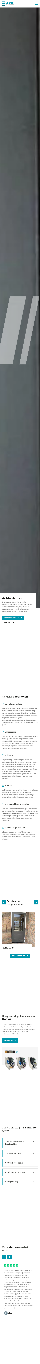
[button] (36, 3)
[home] (8, 3)
